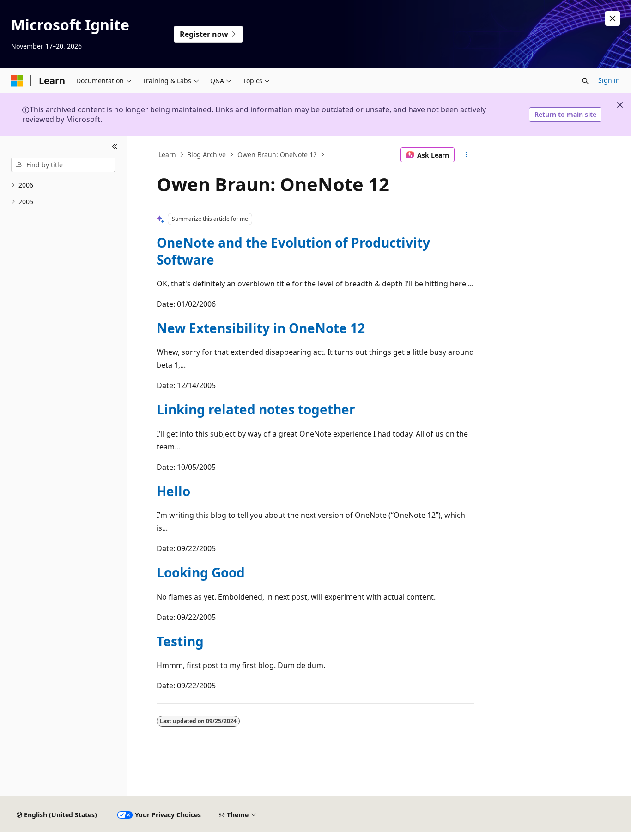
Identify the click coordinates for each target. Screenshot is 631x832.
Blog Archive (206, 154)
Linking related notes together (256, 409)
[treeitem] (63, 185)
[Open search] (585, 81)
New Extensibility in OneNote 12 (261, 328)
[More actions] (466, 154)
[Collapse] (115, 147)
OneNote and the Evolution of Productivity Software (293, 251)
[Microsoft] (17, 81)
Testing (180, 641)
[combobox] (63, 165)
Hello (173, 491)
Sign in (609, 80)
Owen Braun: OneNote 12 (277, 154)
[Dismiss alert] (612, 18)
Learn (167, 154)
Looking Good (201, 572)
